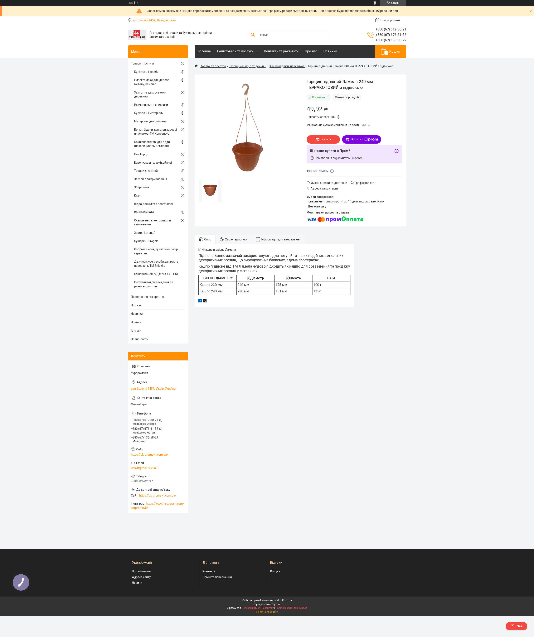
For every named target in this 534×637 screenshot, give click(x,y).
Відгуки (136, 330)
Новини (136, 322)
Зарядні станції (144, 232)
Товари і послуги (142, 63)
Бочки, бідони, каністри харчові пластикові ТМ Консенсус (155, 131)
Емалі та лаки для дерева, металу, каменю (152, 82)
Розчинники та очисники (151, 104)
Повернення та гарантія (147, 296)
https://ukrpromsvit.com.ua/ (149, 454)
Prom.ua (287, 600)
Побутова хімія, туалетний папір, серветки (156, 251)
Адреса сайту (141, 577)
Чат (519, 626)
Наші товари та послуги (235, 51)
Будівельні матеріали (149, 113)
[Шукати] (253, 35)
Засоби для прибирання (150, 179)
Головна (204, 51)
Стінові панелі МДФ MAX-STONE (156, 274)
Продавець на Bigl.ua (267, 604)
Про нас (311, 51)
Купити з (357, 139)
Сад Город (141, 154)
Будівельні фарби (146, 71)
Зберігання (141, 187)
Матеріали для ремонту (150, 121)
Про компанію (141, 571)
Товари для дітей (146, 170)
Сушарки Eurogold (146, 241)
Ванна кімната (144, 212)
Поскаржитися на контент (258, 608)
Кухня (138, 195)
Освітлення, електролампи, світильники (152, 222)
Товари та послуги (213, 66)
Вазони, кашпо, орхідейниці (247, 66)
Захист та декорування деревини (150, 94)
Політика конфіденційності (291, 608)
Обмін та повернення (217, 577)
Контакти (209, 571)
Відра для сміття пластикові (153, 204)
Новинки (330, 51)
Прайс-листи (139, 339)
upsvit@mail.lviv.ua (143, 468)
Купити (326, 139)
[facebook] (200, 301)
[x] (205, 301)
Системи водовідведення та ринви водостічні (153, 284)
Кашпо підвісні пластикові (287, 66)
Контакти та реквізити (281, 51)
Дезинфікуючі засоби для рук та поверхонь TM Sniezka (156, 263)
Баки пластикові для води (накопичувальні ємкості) (152, 144)
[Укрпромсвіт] (137, 35)
